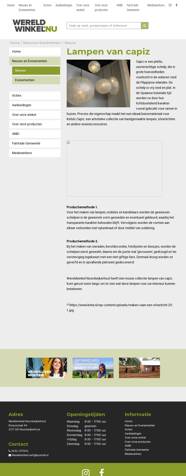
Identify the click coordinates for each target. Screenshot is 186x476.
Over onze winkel (82, 7)
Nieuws (70, 43)
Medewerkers (156, 5)
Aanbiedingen (64, 5)
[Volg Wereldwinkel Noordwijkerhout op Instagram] (170, 4)
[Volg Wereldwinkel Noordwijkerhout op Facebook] (177, 4)
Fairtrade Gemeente (133, 7)
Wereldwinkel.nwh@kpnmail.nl (29, 455)
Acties (47, 5)
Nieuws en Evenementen (27, 7)
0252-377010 (19, 450)
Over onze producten (101, 7)
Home (11, 5)
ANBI (120, 5)
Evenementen (24, 80)
